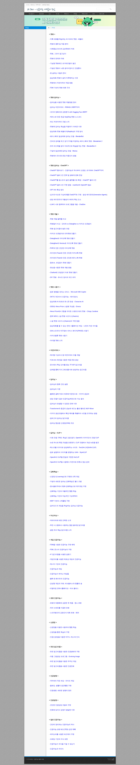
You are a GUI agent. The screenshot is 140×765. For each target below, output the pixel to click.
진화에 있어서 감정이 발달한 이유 (62, 710)
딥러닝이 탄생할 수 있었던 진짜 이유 (63, 404)
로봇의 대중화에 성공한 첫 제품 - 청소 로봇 (66, 603)
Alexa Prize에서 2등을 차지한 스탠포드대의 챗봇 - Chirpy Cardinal (74, 311)
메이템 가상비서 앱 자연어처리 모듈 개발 (65, 355)
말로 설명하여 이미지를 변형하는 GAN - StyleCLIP (68, 452)
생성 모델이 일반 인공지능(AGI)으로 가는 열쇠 (67, 399)
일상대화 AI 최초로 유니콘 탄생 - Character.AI (66, 302)
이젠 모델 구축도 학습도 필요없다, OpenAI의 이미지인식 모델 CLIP (74, 438)
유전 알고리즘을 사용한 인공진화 (62, 666)
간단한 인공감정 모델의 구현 (60, 705)
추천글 (27, 27)
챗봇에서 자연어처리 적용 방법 (61, 83)
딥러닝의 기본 (55, 389)
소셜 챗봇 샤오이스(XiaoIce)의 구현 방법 (65, 321)
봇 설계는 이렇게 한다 (58, 73)
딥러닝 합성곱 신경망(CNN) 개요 (62, 423)
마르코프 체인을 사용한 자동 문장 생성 (64, 360)
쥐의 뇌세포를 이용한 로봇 (59, 608)
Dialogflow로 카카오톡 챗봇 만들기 (62, 238)
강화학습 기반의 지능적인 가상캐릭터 (63, 496)
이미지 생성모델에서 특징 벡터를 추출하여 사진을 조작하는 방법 (73, 413)
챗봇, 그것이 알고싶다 (58, 54)
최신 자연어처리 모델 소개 (59, 122)
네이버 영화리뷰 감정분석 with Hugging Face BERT (68, 112)
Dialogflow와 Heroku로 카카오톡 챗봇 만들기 (66, 243)
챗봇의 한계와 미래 (57, 58)
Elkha (113, 759)
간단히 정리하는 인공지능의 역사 (62, 724)
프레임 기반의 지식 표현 (59, 739)
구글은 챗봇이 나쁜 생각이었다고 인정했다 (65, 68)
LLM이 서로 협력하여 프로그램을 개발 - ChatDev (67, 204)
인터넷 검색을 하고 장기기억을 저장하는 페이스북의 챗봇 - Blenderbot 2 (76, 141)
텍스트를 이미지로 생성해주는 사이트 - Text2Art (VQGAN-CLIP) (73, 447)
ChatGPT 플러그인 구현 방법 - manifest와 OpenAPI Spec (70, 185)
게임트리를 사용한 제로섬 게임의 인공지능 (65, 559)
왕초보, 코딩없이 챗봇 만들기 (60, 263)
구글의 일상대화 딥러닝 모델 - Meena (63, 151)
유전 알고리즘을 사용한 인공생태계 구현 (65, 652)
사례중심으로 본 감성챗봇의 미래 (62, 49)
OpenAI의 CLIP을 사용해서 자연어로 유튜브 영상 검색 (69, 462)
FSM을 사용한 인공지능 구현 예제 (62, 545)
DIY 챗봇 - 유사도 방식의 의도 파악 (63, 277)
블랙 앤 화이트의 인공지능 (59, 579)
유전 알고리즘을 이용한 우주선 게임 (63, 661)
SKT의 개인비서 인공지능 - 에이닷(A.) (64, 297)
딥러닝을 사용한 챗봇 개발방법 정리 (63, 102)
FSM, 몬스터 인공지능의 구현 (61, 549)
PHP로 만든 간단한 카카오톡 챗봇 (62, 248)
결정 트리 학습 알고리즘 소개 (60, 530)
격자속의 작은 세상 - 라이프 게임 (62, 681)
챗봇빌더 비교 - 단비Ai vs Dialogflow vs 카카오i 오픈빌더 (70, 224)
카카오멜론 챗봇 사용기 (58, 336)
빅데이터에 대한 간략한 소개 (60, 520)
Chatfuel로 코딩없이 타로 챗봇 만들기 (63, 272)
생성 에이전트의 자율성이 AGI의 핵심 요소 (65, 199)
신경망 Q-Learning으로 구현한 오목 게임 (64, 477)
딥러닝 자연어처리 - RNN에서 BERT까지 (65, 107)
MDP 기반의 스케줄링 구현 (60, 501)
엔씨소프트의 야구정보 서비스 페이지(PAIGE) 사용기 (69, 331)
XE (113, 758)
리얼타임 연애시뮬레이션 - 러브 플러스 (64, 588)
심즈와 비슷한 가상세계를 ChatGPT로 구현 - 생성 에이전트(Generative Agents (78, 195)
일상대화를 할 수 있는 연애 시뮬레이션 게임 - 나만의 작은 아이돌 (74, 326)
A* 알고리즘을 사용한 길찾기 (60, 554)
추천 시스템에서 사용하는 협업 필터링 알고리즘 (67, 525)
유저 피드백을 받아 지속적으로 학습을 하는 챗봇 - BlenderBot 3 (73, 146)
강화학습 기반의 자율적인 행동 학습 (63, 491)
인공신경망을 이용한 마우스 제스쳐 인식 (65, 637)
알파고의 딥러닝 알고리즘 (59, 418)
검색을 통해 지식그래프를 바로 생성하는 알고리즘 (68, 370)
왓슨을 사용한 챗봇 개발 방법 (60, 268)
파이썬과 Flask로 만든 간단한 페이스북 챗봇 (66, 258)
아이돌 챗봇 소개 (56, 340)
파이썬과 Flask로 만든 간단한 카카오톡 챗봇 (66, 253)
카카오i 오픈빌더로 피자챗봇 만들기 (63, 233)
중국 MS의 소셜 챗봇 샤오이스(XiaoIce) (64, 316)
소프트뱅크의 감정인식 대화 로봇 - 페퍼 (64, 613)
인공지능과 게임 (56, 569)
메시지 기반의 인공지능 (58, 564)
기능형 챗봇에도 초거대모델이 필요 (63, 63)
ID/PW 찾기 (38, 4)
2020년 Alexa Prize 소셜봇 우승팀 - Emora (65, 306)
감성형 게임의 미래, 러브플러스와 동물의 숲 (66, 583)
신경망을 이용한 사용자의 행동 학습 (63, 627)
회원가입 (32, 4)
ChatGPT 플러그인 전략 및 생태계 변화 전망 (66, 175)
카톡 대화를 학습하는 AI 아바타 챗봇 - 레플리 (66, 39)
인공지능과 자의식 (57, 749)
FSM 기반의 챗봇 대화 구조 (60, 88)
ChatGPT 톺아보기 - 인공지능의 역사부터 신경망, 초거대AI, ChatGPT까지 (77, 170)
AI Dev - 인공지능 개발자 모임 (37, 759)
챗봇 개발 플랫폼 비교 (58, 219)
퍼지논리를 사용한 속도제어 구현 (62, 734)
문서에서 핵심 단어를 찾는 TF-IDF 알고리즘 (66, 365)
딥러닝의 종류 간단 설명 (59, 384)
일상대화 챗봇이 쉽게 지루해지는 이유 (64, 78)
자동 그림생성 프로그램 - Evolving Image (65, 656)
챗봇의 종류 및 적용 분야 (59, 44)
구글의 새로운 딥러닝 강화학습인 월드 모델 (66, 481)
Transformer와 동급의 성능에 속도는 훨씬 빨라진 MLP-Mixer (72, 408)
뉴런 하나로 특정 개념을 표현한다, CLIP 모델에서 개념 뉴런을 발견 (74, 443)
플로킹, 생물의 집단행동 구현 (60, 686)
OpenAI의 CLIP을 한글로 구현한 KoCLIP (64, 457)
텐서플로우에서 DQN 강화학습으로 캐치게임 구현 (68, 486)
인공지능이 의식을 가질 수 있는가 (62, 744)
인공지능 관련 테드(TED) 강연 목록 (63, 729)
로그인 (28, 4)
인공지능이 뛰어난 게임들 (59, 574)
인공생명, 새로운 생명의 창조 (60, 690)
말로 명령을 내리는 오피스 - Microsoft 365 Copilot (68, 292)
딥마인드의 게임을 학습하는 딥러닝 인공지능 (66, 506)
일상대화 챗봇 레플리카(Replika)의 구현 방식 (66, 131)
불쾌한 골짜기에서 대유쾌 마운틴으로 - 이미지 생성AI (69, 394)
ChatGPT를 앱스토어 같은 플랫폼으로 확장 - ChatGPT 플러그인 (73, 180)
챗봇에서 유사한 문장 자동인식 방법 (63, 156)
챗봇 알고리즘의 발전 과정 (59, 229)
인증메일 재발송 (46, 4)
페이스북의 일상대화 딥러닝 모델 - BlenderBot (67, 136)
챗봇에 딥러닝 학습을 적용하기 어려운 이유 (66, 127)
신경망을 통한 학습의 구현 (59, 632)
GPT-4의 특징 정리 (57, 190)
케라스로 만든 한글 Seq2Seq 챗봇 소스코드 (66, 117)
